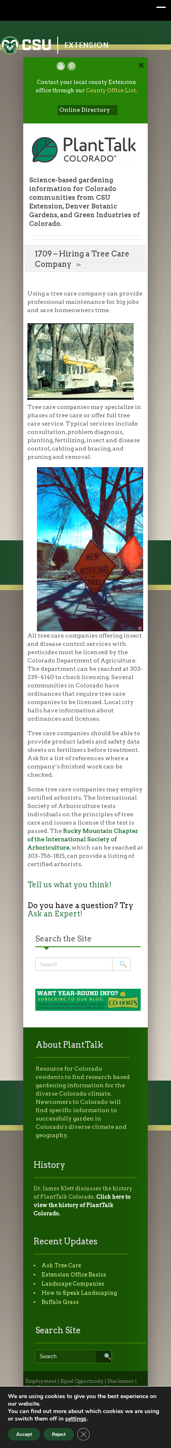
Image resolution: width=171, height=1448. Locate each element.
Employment (40, 1381)
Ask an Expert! (55, 913)
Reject (59, 1434)
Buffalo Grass (60, 1302)
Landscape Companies (73, 1284)
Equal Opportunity (82, 1381)
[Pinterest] (71, 66)
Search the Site (63, 938)
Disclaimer (120, 1381)
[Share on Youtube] (60, 66)
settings (75, 1419)
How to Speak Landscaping (79, 1293)
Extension (86, 45)
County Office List (111, 90)
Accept (24, 1434)
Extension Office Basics (74, 1274)
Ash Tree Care (61, 1265)
